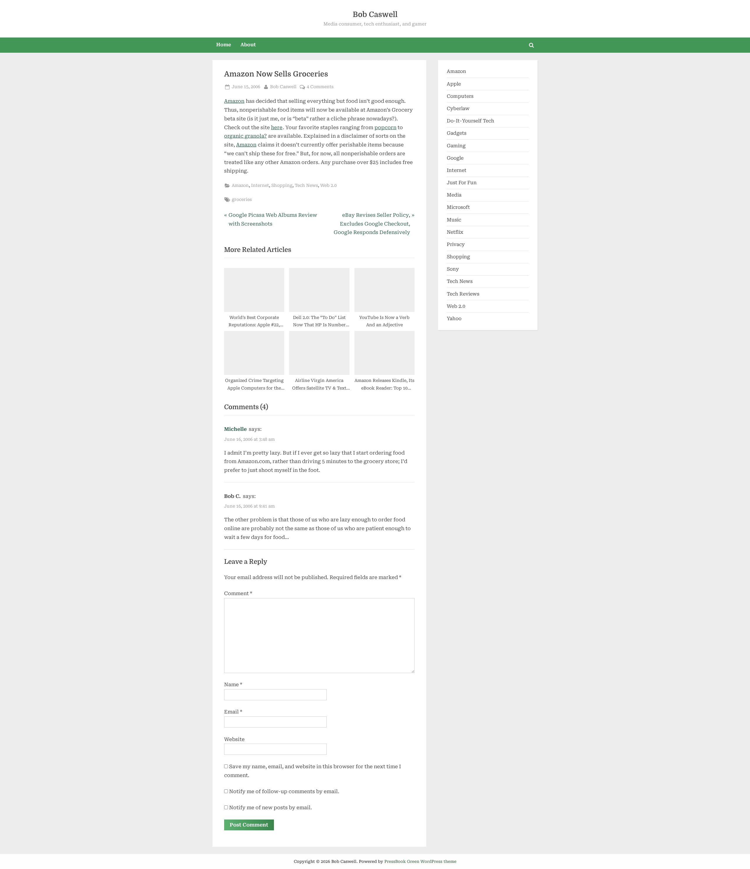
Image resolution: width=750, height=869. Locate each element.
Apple (454, 84)
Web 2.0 (328, 185)
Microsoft (458, 207)
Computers (460, 96)
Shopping (281, 185)
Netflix (455, 232)
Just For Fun (462, 182)
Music (454, 220)
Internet (260, 185)
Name (233, 684)
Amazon (234, 101)
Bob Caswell (375, 14)
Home (223, 44)
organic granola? (245, 136)
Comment (238, 593)
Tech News (306, 185)
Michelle (235, 429)
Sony (453, 269)
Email (233, 712)
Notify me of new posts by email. (270, 807)
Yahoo (454, 318)
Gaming (456, 145)
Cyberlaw (458, 108)
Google (455, 158)
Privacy (456, 244)
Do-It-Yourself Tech (470, 121)
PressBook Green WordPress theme (420, 861)
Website (234, 739)
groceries (242, 199)
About (248, 44)
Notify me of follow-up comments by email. (284, 791)
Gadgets (456, 133)
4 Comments (320, 87)
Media (454, 195)
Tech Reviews (463, 294)
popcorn (385, 127)
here (276, 127)
